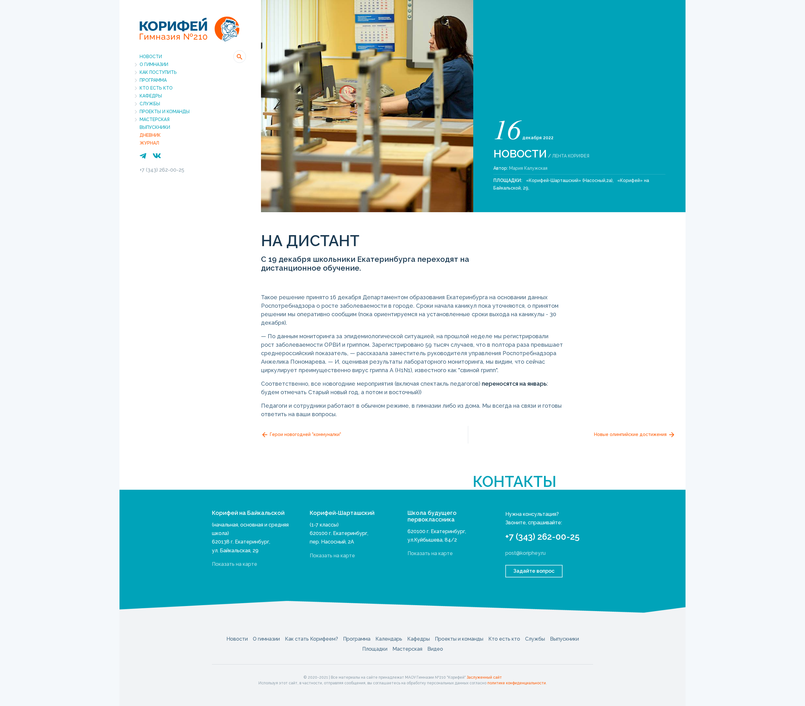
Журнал (149, 143)
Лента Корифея (570, 155)
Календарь (388, 639)
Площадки (374, 649)
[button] (239, 56)
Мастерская (154, 119)
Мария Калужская (528, 168)
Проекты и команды (165, 111)
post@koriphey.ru (525, 553)
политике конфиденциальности (516, 683)
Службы (150, 103)
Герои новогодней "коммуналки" (305, 434)
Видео (435, 649)
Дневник (150, 135)
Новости (151, 56)
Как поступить (158, 72)
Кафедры (151, 95)
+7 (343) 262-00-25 (162, 170)
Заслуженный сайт (484, 677)
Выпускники (155, 127)
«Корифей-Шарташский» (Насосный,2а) (569, 180)
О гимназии (154, 64)
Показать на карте (234, 564)
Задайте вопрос (534, 571)
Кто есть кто (156, 88)
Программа (153, 80)
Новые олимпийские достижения (631, 434)
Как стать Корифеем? (311, 639)
